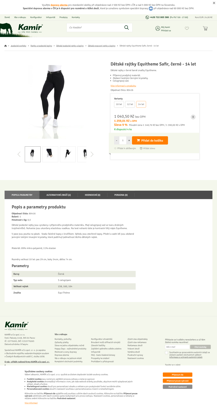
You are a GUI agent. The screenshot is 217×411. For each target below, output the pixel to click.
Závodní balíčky (98, 345)
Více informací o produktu (123, 85)
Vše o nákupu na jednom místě (68, 358)
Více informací (31, 403)
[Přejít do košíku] (206, 28)
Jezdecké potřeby (18, 45)
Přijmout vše (177, 374)
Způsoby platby (62, 342)
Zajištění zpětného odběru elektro (106, 348)
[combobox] (94, 27)
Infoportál (50, 17)
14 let (141, 104)
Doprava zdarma (62, 355)
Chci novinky (200, 347)
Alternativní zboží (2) (58, 195)
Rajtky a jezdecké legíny (41, 45)
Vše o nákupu (20, 17)
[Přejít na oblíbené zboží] (187, 28)
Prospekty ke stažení (100, 358)
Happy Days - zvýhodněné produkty (70, 348)
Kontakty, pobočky (63, 339)
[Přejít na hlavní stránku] (30, 28)
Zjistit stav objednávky (138, 339)
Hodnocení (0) (92, 195)
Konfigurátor (36, 17)
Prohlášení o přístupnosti (102, 361)
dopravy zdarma (59, 4)
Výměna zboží (134, 352)
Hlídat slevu (149, 148)
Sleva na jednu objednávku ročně (69, 345)
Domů (7, 17)
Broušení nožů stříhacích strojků (105, 342)
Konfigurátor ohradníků (101, 339)
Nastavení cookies (136, 358)
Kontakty (76, 17)
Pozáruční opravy (135, 355)
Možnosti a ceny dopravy (66, 352)
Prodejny (63, 17)
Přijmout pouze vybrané (178, 380)
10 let (119, 104)
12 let (130, 104)
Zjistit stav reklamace (137, 342)
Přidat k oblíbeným (126, 148)
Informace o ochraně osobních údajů (185, 357)
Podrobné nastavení (178, 386)
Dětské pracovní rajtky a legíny (101, 45)
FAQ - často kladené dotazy (103, 355)
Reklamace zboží (135, 345)
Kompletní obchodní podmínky (69, 361)
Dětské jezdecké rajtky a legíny (70, 45)
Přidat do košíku (152, 140)
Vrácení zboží (134, 348)
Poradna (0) (121, 195)
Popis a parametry (22, 195)
